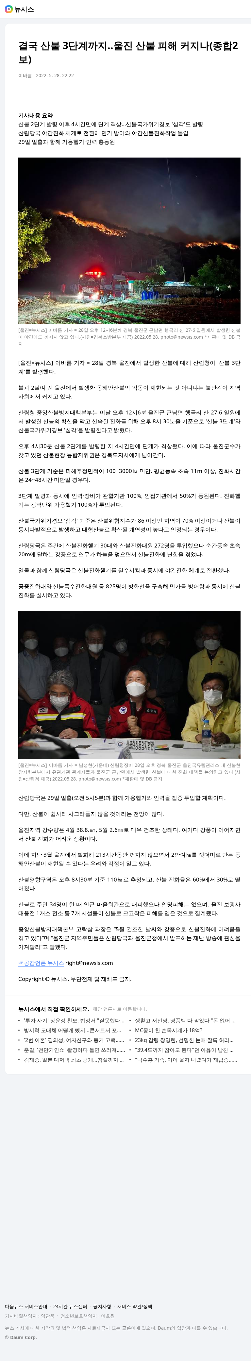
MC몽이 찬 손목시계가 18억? (168, 1030)
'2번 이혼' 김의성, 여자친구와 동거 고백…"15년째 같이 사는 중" (75, 1040)
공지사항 (102, 1306)
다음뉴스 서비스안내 (26, 1306)
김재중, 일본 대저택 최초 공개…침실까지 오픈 (75, 1059)
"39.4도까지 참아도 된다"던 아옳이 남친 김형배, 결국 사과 (186, 1049)
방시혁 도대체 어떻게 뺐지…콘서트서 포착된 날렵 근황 (75, 1030)
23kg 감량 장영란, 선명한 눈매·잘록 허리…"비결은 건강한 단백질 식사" (186, 1040)
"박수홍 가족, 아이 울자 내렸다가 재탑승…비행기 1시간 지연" (186, 1059)
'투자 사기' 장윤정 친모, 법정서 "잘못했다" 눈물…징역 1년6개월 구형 (75, 1020)
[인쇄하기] (234, 94)
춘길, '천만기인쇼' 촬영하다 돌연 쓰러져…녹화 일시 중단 (75, 1049)
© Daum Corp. (21, 1337)
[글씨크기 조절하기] (220, 94)
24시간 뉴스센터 (70, 1306)
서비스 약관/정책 (134, 1306)
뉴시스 (24, 9)
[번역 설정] (207, 94)
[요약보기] (181, 94)
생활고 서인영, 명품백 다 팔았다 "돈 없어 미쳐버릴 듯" (186, 1020)
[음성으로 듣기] (194, 94)
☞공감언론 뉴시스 (41, 962)
